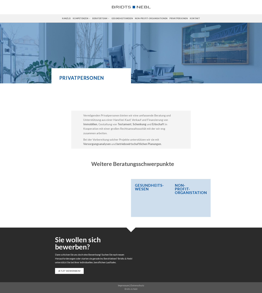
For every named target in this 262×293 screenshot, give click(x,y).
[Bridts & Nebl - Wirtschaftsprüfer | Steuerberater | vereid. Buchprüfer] (131, 7)
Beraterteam (99, 18)
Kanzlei (66, 18)
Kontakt (195, 18)
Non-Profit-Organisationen (151, 18)
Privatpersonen (179, 18)
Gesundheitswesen (122, 18)
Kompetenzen (80, 18)
